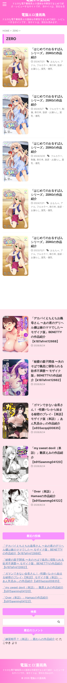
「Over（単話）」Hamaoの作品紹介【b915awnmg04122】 (47, 496)
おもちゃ (55, 61)
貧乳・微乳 (46, 68)
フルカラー (42, 65)
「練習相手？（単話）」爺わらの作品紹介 (29, 639)
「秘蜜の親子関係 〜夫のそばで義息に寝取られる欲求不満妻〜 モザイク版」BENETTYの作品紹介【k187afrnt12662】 (47, 371)
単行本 (52, 65)
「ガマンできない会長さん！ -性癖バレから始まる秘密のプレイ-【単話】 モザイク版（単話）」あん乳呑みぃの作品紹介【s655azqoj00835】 (32, 577)
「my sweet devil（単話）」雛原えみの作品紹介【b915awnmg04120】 (33, 589)
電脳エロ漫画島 (33, 15)
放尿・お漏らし (50, 112)
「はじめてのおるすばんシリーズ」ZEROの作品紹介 (47, 53)
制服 (33, 159)
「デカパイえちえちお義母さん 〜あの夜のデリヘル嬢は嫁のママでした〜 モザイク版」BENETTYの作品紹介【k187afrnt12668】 (33, 549)
